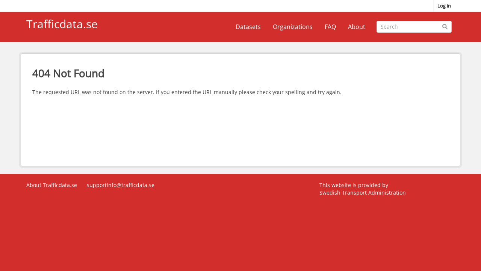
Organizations (293, 27)
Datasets (248, 27)
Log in (444, 5)
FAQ (330, 27)
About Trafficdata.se (51, 185)
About (356, 27)
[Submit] (445, 26)
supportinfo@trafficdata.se (120, 185)
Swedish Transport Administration (362, 192)
